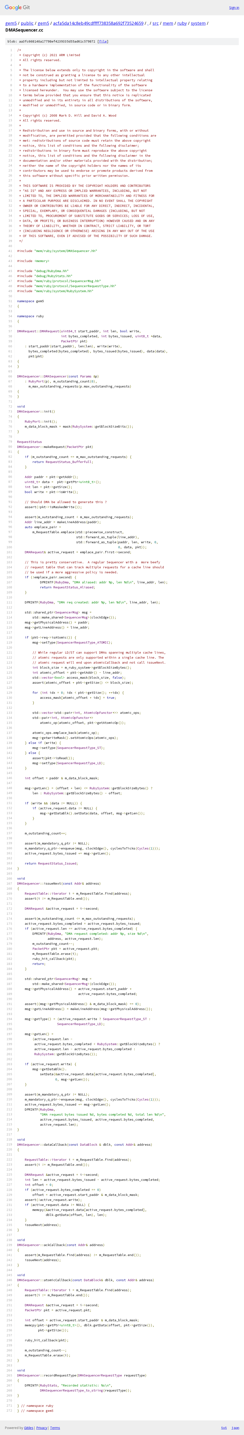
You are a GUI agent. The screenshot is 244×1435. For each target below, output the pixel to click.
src (155, 23)
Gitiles (28, 1427)
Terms (55, 1427)
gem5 (11, 23)
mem (168, 23)
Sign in (234, 7)
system (198, 23)
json (235, 1427)
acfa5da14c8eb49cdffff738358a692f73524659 (98, 23)
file (103, 41)
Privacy (41, 1427)
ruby (182, 23)
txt (224, 1427)
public (27, 23)
